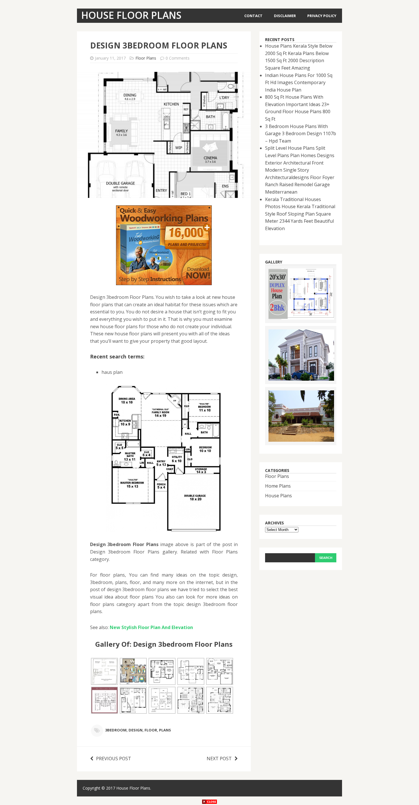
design (136, 730)
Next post (219, 758)
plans (165, 730)
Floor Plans (145, 58)
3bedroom (116, 730)
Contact (253, 15)
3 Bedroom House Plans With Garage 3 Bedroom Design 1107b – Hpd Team (300, 133)
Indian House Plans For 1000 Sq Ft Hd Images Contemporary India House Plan (298, 82)
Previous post (113, 758)
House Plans (278, 495)
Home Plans (278, 486)
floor (151, 730)
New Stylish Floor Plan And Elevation (151, 627)
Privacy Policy (321, 15)
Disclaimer (285, 15)
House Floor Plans (133, 788)
